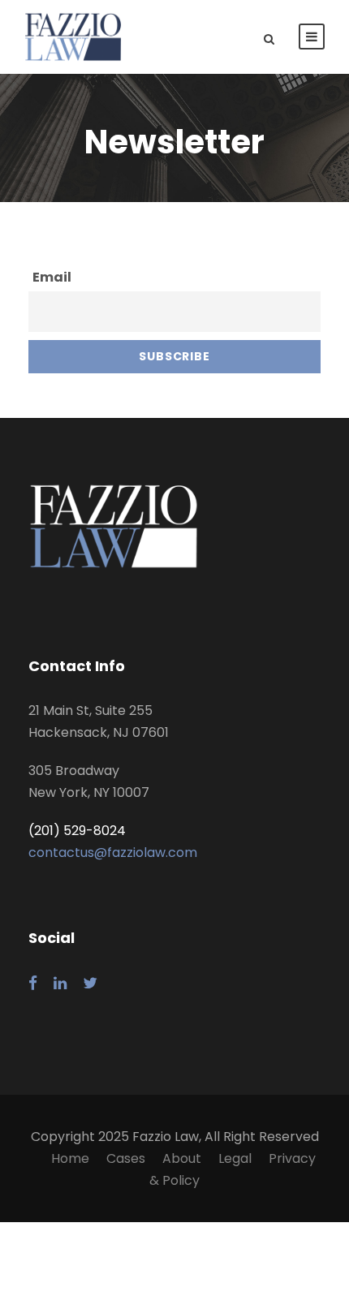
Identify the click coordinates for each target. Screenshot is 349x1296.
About (181, 1158)
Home (70, 1158)
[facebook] (32, 984)
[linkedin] (60, 984)
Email (51, 277)
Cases (125, 1158)
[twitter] (90, 984)
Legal (235, 1158)
